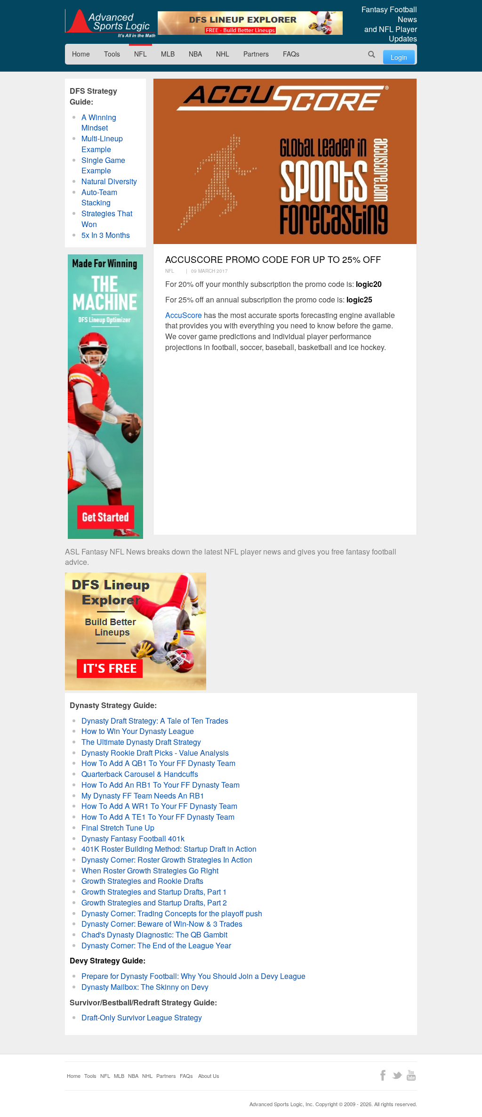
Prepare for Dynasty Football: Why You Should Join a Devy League (193, 975)
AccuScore (183, 315)
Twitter (397, 1075)
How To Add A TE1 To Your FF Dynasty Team (157, 816)
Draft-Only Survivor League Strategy (141, 1017)
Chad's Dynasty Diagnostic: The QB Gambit (154, 934)
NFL (140, 53)
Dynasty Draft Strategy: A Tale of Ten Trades (154, 720)
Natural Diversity (109, 181)
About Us (208, 1075)
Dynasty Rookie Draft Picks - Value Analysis (155, 752)
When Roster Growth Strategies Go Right (149, 870)
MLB (168, 53)
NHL (222, 53)
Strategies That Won (106, 218)
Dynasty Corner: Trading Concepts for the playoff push (171, 913)
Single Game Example (103, 165)
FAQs (291, 53)
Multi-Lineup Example (102, 144)
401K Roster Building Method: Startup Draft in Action (169, 848)
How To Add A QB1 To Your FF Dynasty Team (158, 763)
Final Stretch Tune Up (117, 827)
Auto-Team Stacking (99, 197)
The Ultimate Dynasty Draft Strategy (141, 741)
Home (81, 53)
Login (399, 57)
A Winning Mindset (98, 122)
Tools (112, 53)
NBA (195, 53)
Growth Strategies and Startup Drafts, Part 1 (154, 891)
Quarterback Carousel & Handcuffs (139, 773)
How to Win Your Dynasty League (137, 731)
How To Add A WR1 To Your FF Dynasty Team (159, 805)
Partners (256, 53)
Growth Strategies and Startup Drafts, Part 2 (154, 902)
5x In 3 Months (105, 234)
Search (372, 54)
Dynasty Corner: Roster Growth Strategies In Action (166, 859)
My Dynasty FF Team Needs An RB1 (142, 795)
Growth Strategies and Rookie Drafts (142, 880)
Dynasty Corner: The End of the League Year (156, 945)
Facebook (383, 1075)
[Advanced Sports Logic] (110, 23)
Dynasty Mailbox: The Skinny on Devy (145, 986)
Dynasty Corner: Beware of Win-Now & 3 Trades (161, 923)
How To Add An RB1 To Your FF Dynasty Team (160, 784)
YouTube (411, 1075)
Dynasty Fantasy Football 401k (133, 838)
